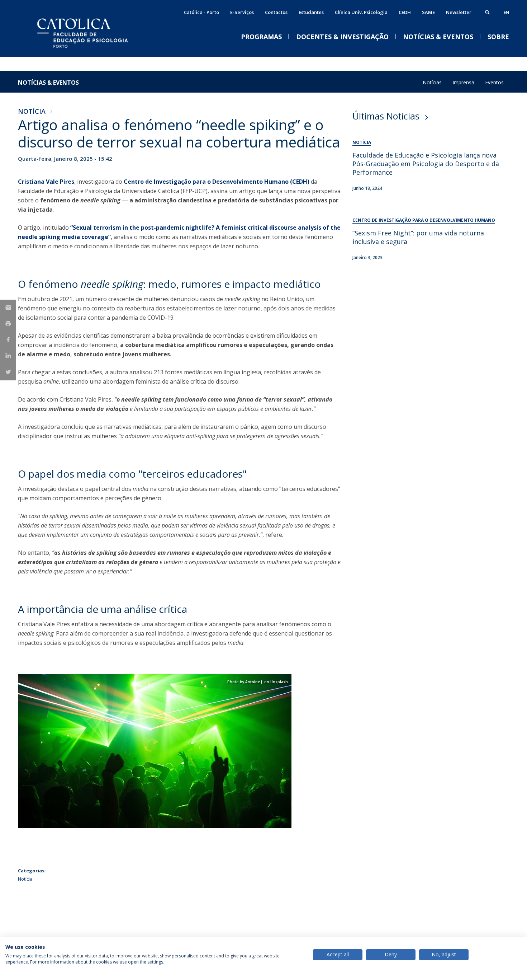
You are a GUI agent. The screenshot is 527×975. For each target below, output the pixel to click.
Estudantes (311, 12)
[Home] (89, 49)
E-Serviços (242, 12)
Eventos (494, 82)
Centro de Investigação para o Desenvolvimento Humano (423, 220)
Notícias (432, 82)
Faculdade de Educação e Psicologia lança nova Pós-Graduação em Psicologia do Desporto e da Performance (425, 164)
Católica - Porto (201, 12)
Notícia (32, 111)
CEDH (405, 12)
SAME (428, 12)
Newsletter (458, 12)
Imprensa (463, 82)
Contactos (276, 12)
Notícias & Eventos (48, 82)
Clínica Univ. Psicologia (361, 12)
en (506, 12)
